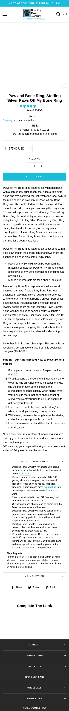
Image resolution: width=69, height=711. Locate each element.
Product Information (34, 461)
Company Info (34, 655)
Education (34, 666)
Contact (34, 645)
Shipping (7, 120)
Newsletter (34, 699)
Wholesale (34, 688)
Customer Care (34, 677)
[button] (28, 106)
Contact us (25, 473)
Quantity (34, 159)
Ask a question (34, 576)
